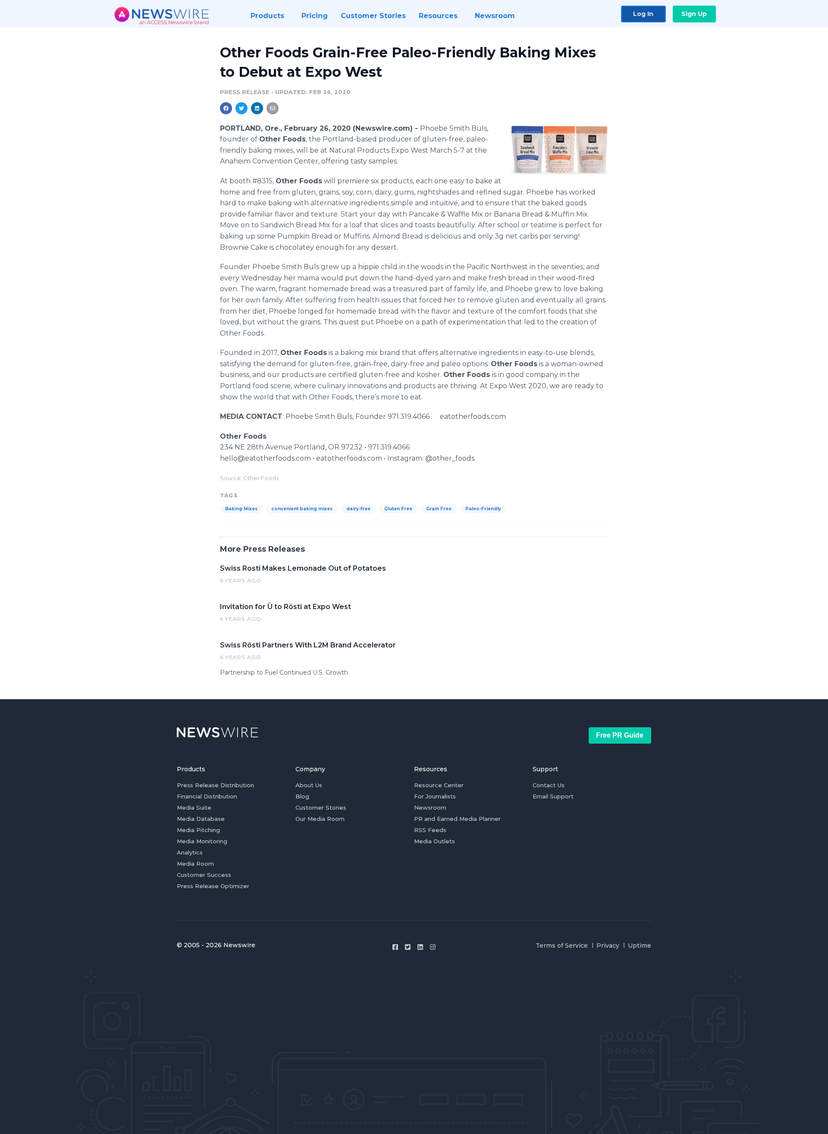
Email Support (553, 796)
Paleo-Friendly (483, 509)
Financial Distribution (207, 796)
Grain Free (439, 509)
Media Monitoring (202, 841)
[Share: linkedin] (257, 108)
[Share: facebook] (226, 108)
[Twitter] (408, 947)
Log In (643, 14)
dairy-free (358, 509)
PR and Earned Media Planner (457, 818)
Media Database (201, 818)
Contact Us (549, 785)
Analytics (190, 852)
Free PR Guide (619, 735)
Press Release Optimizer (213, 886)
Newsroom (430, 807)
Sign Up (694, 14)
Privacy (607, 945)
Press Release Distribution (215, 785)
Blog (302, 796)
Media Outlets (434, 841)
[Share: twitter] (241, 108)
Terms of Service (562, 945)
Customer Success (204, 874)
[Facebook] (395, 947)
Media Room (195, 863)
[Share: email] (272, 108)
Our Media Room (320, 818)
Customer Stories (320, 807)
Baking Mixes (241, 509)
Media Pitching (198, 829)
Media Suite (194, 807)
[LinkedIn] (420, 947)
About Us (308, 785)
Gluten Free (398, 509)
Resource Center (439, 785)
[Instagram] (433, 947)
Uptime (639, 945)
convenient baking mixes (301, 509)
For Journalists (435, 796)
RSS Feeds (430, 829)
